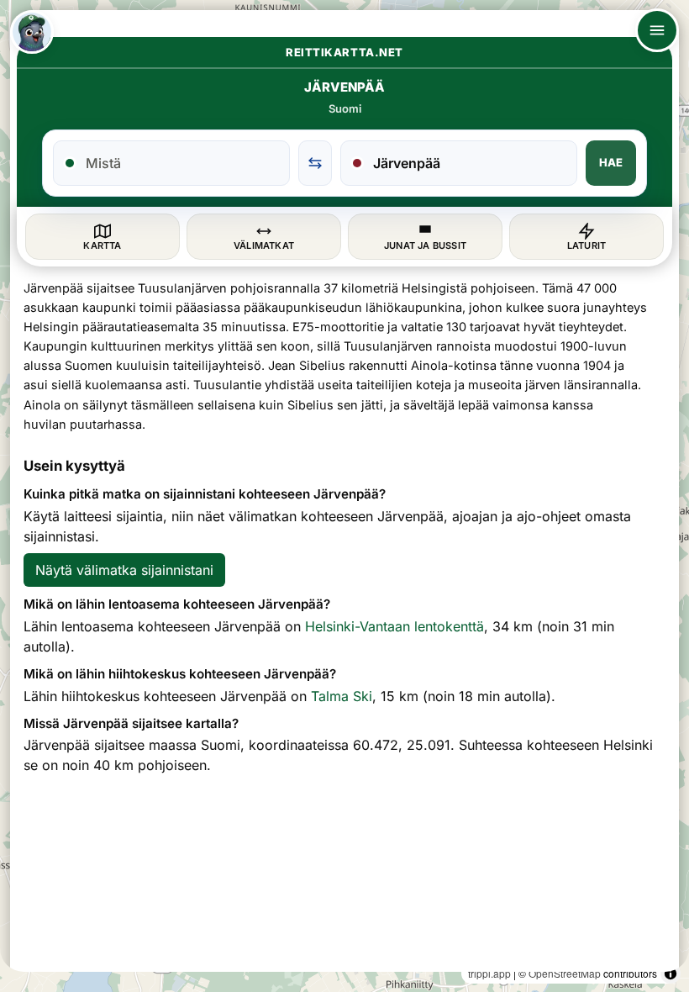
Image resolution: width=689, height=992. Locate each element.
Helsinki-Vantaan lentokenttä (394, 626)
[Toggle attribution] (670, 973)
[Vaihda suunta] (315, 163)
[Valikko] (657, 30)
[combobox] (181, 163)
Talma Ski (341, 696)
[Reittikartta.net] (32, 32)
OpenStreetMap (565, 973)
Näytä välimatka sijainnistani (124, 570)
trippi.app (489, 973)
